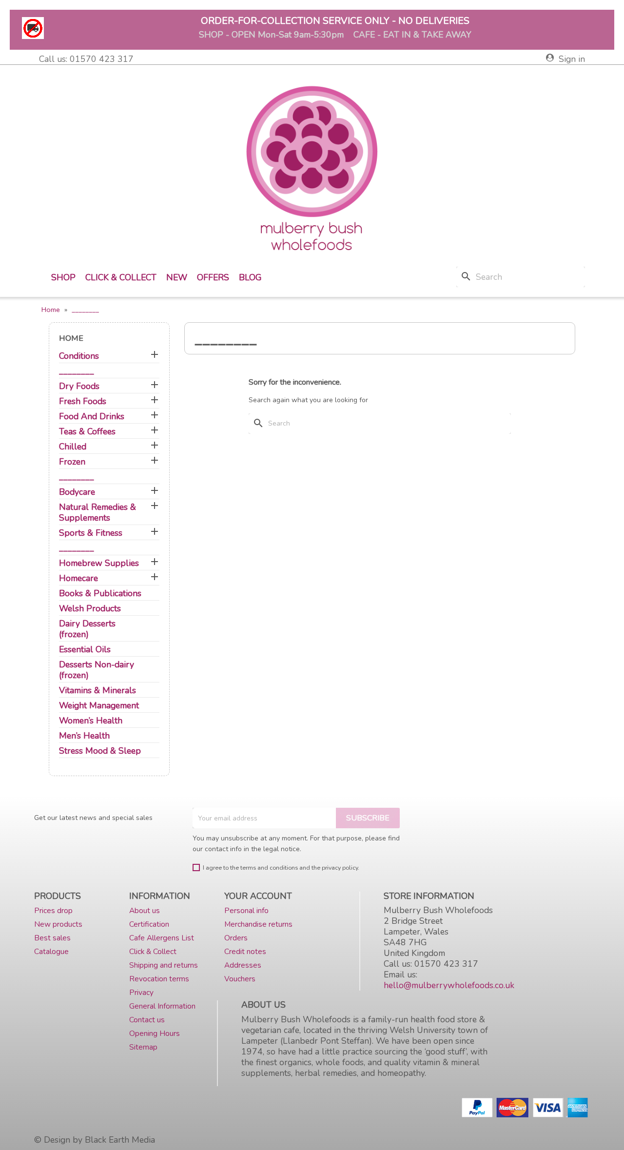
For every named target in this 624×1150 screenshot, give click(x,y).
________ (76, 371)
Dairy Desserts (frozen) (87, 629)
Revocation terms (159, 979)
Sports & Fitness (90, 533)
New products (58, 924)
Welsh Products (90, 608)
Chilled (72, 446)
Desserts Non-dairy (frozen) (96, 670)
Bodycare (77, 492)
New (176, 277)
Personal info (246, 910)
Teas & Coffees (87, 431)
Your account (258, 896)
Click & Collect (120, 277)
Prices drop (53, 910)
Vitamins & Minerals (97, 690)
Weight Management (99, 705)
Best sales (52, 938)
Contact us (147, 1019)
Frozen (72, 462)
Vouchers (239, 979)
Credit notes (245, 951)
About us (144, 910)
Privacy (141, 992)
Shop (63, 277)
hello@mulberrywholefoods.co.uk (449, 985)
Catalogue (51, 951)
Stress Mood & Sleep (100, 751)
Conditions (79, 356)
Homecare (78, 578)
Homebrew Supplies (99, 563)
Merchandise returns (258, 924)
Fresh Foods (82, 401)
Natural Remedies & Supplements (97, 513)
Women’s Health (90, 720)
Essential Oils (85, 649)
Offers (213, 277)
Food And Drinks (91, 416)
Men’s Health (84, 735)
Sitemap (143, 1047)
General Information (162, 1006)
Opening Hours (154, 1033)
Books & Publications (100, 593)
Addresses (242, 965)
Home (71, 338)
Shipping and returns (163, 965)
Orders (236, 938)
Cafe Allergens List (161, 938)
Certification (149, 924)
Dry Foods (79, 386)
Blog (250, 277)
